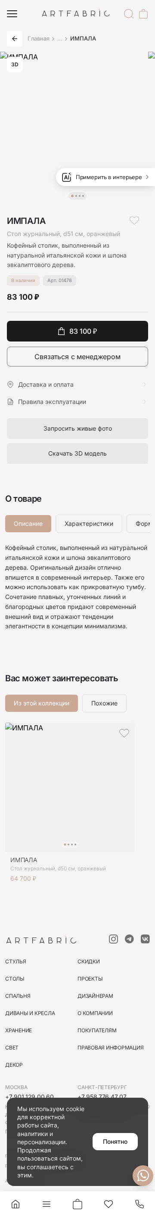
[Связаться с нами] (143, 1175)
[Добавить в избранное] (134, 220)
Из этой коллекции (41, 703)
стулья (15, 961)
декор (14, 1065)
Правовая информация (110, 1047)
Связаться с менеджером (77, 356)
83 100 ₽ (83, 331)
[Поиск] (128, 14)
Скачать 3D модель (77, 453)
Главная (39, 38)
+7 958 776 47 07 (102, 1096)
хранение (18, 1030)
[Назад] (14, 39)
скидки (89, 961)
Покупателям (97, 1030)
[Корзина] (143, 14)
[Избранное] (108, 1204)
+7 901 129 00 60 (29, 1096)
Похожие (104, 703)
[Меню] (12, 13)
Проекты (90, 978)
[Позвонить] (139, 1204)
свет (12, 1047)
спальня (17, 996)
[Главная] (15, 1204)
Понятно (115, 1141)
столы (15, 978)
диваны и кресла (30, 1013)
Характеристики (89, 523)
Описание (28, 523)
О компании (95, 1013)
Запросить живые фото (77, 428)
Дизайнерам (95, 996)
